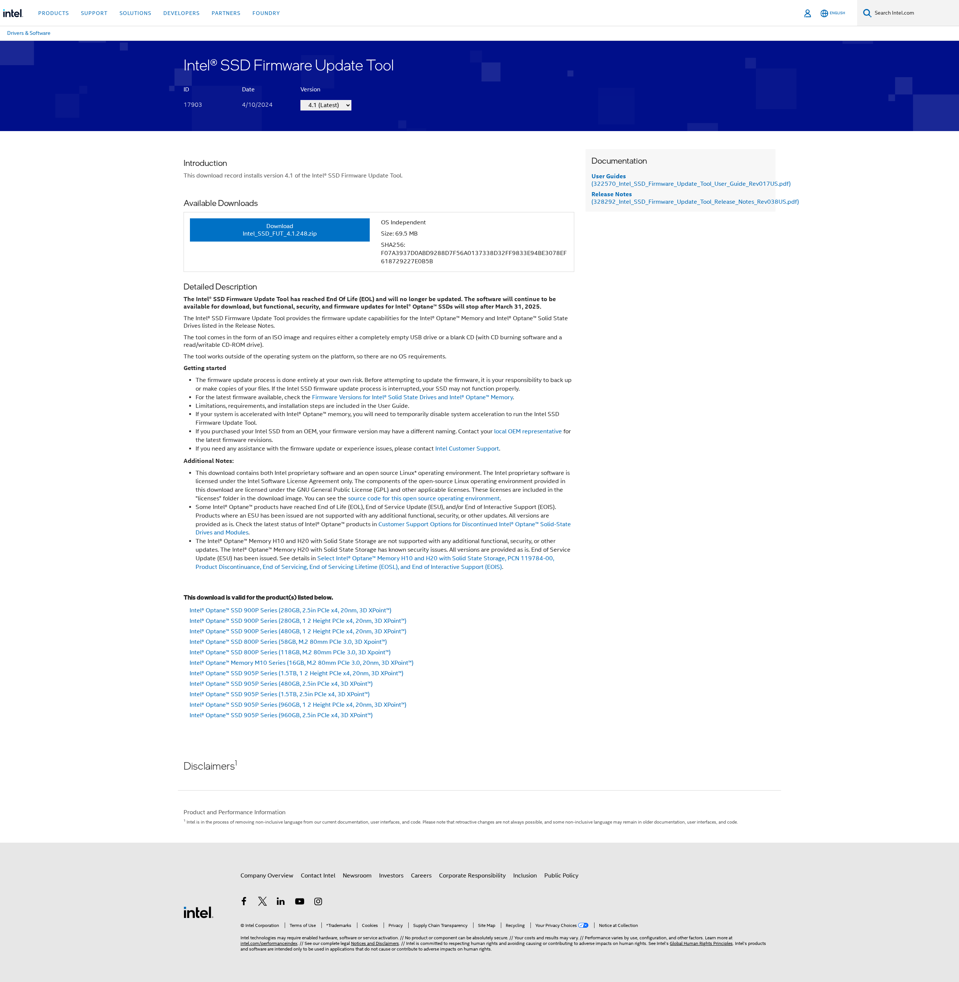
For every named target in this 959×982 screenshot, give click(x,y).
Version (310, 89)
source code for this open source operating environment (424, 498)
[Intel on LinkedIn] (281, 902)
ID (186, 89)
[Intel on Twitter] (262, 902)
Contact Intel (318, 875)
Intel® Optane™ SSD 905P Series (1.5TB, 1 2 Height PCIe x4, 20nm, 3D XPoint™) (296, 673)
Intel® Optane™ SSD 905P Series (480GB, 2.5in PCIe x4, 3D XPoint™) (281, 684)
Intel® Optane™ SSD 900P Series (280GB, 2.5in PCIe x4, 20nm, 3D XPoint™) (290, 610)
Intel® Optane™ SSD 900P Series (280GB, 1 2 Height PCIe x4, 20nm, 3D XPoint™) (298, 621)
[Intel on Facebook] (244, 902)
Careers (421, 875)
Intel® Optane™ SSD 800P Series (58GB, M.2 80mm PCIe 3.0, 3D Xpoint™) (288, 642)
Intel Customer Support (467, 448)
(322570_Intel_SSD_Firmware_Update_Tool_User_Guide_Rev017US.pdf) (691, 180)
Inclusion (525, 875)
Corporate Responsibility (472, 875)
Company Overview (266, 875)
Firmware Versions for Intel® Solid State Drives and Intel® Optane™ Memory (412, 397)
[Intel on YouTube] (299, 902)
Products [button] (53, 13)
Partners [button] (226, 13)
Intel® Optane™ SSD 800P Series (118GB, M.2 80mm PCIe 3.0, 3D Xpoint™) (290, 652)
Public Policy (561, 875)
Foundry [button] (266, 13)
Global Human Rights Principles (701, 943)
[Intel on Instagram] (318, 902)
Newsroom (357, 875)
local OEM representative (528, 431)
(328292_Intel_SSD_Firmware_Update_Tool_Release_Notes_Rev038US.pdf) (695, 198)
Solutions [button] (135, 13)
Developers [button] (181, 13)
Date (248, 89)
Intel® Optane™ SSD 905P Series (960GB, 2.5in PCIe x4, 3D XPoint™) (281, 715)
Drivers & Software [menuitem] (29, 33)
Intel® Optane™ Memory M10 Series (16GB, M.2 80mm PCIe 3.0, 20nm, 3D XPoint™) (302, 663)
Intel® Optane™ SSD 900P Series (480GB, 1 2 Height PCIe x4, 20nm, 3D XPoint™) (298, 631)
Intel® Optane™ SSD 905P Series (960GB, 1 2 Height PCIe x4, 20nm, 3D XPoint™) (298, 705)
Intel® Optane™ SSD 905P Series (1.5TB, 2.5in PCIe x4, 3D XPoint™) (280, 694)
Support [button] (94, 13)
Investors (391, 875)
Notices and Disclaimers (375, 943)
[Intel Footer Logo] (199, 912)
